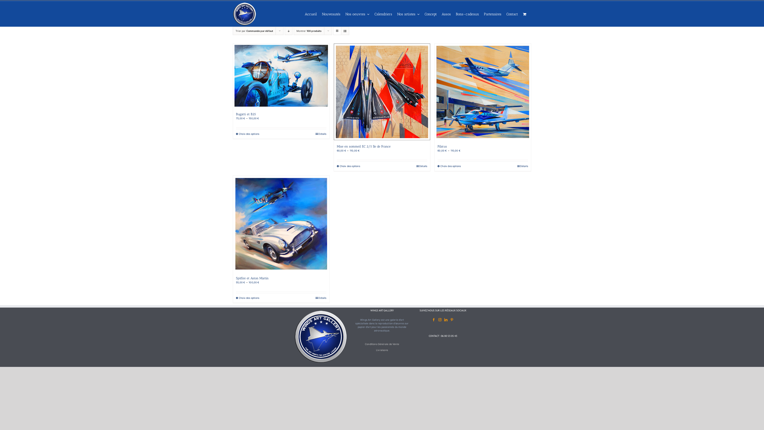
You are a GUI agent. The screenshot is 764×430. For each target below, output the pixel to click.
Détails (322, 133)
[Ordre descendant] (288, 31)
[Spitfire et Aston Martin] (281, 224)
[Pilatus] (483, 92)
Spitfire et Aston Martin (252, 278)
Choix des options (249, 133)
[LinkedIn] (445, 319)
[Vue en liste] (345, 31)
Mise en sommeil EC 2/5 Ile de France (364, 146)
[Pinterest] (451, 319)
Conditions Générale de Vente (382, 344)
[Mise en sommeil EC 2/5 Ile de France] (382, 92)
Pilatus (442, 146)
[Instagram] (439, 319)
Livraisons (382, 350)
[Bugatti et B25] (281, 76)
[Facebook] (433, 319)
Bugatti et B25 (246, 114)
